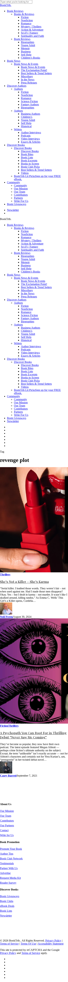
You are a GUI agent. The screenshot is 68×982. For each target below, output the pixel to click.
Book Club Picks (30, 380)
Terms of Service (9, 943)
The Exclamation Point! (34, 284)
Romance (26, 237)
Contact (4, 830)
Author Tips (6, 853)
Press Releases (29, 296)
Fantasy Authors (30, 318)
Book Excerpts (29, 374)
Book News (13, 274)
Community (13, 396)
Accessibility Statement (50, 943)
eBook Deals (7, 905)
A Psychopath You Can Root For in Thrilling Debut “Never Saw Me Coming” (33, 735)
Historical (26, 340)
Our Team (19, 405)
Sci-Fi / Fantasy (29, 246)
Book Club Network (11, 858)
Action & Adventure (32, 243)
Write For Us (21, 414)
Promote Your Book (11, 848)
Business (26, 265)
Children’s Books (30, 271)
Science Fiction (29, 315)
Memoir (25, 262)
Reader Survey (8, 882)
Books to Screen (30, 377)
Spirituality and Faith (32, 249)
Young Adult (28, 259)
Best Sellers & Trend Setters (36, 287)
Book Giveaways (16, 418)
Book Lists (27, 371)
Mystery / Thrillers (31, 240)
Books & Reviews (24, 228)
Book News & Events (26, 277)
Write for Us (7, 835)
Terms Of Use (28, 943)
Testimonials (7, 863)
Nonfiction (27, 234)
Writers (18, 343)
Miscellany (27, 290)
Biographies (27, 256)
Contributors (21, 408)
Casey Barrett (8, 775)
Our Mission (21, 402)
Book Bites (27, 368)
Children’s (26, 330)
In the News (27, 293)
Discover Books (16, 358)
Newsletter (13, 421)
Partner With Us (9, 868)
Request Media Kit (10, 877)
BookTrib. (5, 5)
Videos (25, 386)
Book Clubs (6, 901)
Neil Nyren (6, 616)
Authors (18, 302)
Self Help (26, 268)
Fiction (25, 231)
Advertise (5, 873)
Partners (18, 411)
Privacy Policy (53, 940)
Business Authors (30, 327)
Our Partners (7, 825)
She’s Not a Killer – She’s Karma (24, 581)
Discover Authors (16, 299)
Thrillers (5, 574)
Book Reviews (15, 224)
